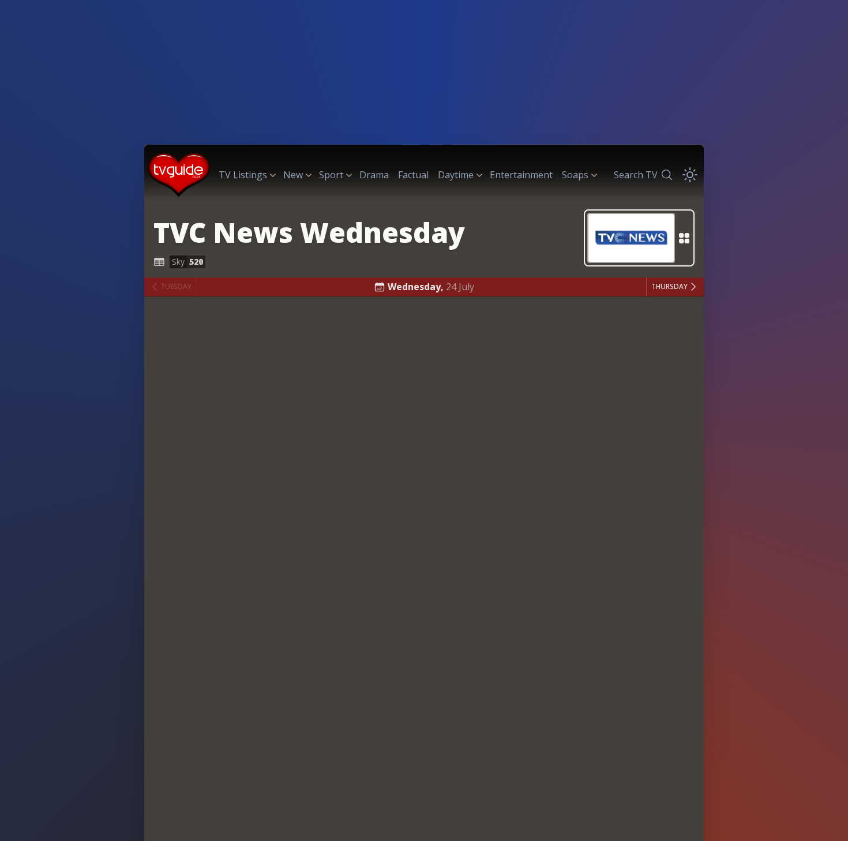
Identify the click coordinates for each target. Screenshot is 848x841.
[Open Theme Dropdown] (690, 175)
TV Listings (243, 174)
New (293, 174)
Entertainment (521, 174)
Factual (413, 174)
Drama (374, 174)
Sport (331, 174)
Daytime (456, 174)
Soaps (575, 174)
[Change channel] (639, 237)
